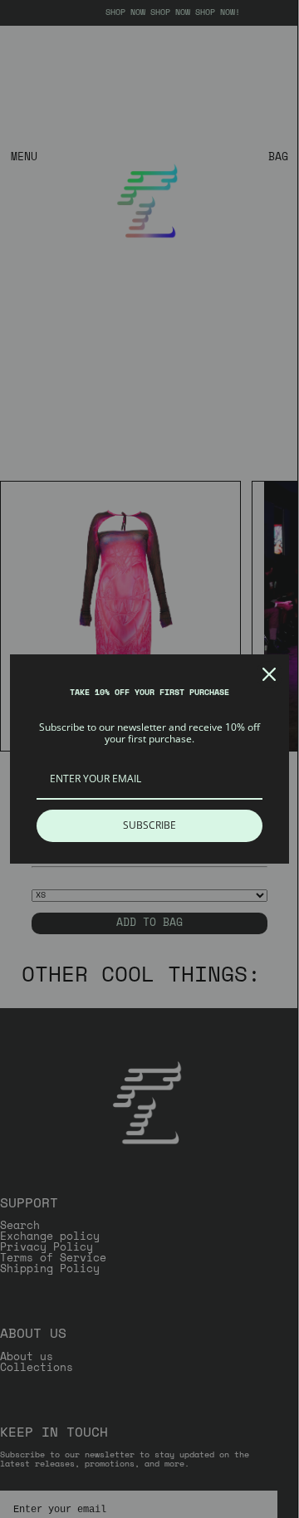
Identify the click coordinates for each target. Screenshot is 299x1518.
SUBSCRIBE (149, 825)
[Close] (269, 674)
